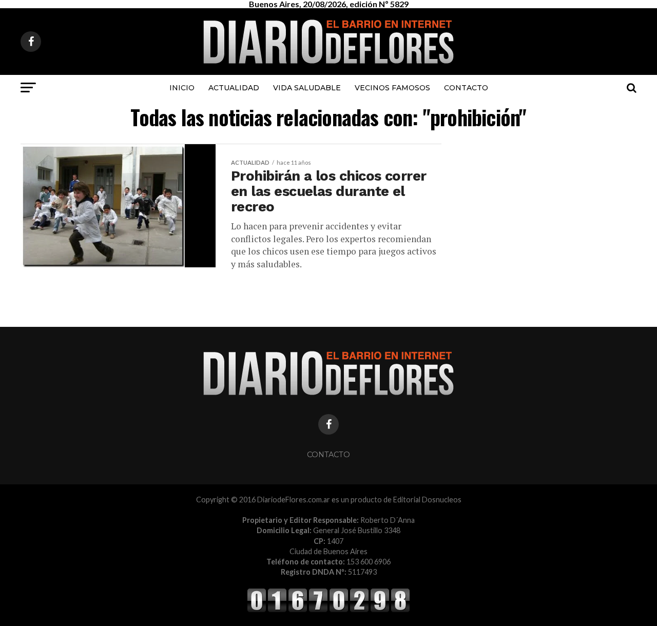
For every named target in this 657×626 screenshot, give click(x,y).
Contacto (466, 87)
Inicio (182, 87)
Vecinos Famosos (392, 87)
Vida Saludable (307, 87)
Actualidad (233, 87)
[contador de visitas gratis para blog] (328, 610)
